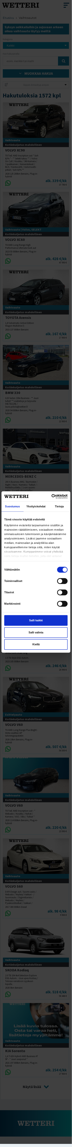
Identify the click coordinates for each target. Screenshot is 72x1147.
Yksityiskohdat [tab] (35, 506)
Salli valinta (36, 632)
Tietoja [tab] (59, 506)
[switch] (62, 581)
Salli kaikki (36, 620)
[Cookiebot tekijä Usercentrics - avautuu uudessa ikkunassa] (52, 496)
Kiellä (36, 644)
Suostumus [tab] (12, 506)
